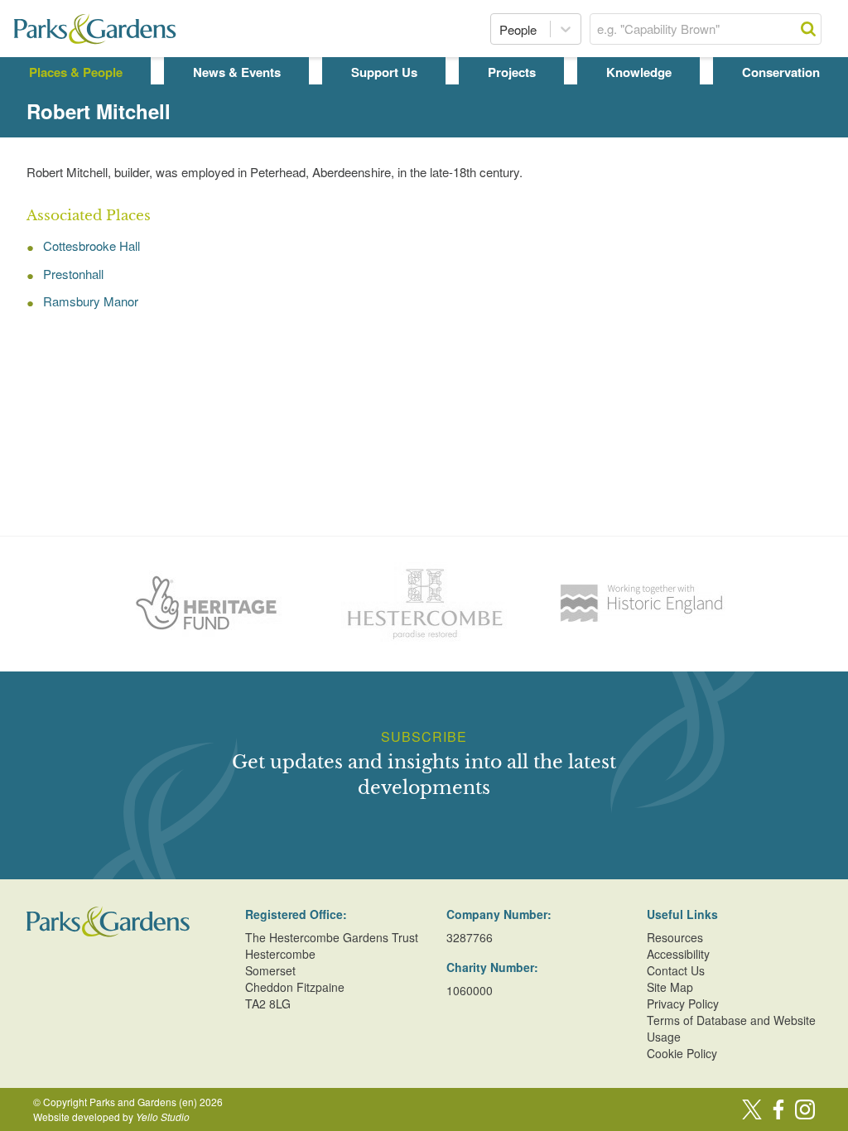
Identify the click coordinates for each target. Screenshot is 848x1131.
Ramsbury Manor (90, 301)
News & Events (237, 72)
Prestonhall (73, 273)
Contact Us (676, 970)
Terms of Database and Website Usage (731, 1028)
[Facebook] (778, 1109)
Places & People (76, 72)
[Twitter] (752, 1109)
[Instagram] (805, 1109)
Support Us (384, 72)
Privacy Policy (683, 1003)
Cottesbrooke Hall (91, 245)
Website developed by (111, 1116)
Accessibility (678, 954)
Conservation (781, 72)
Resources (675, 937)
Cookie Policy (682, 1053)
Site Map (670, 987)
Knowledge (639, 72)
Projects (512, 72)
